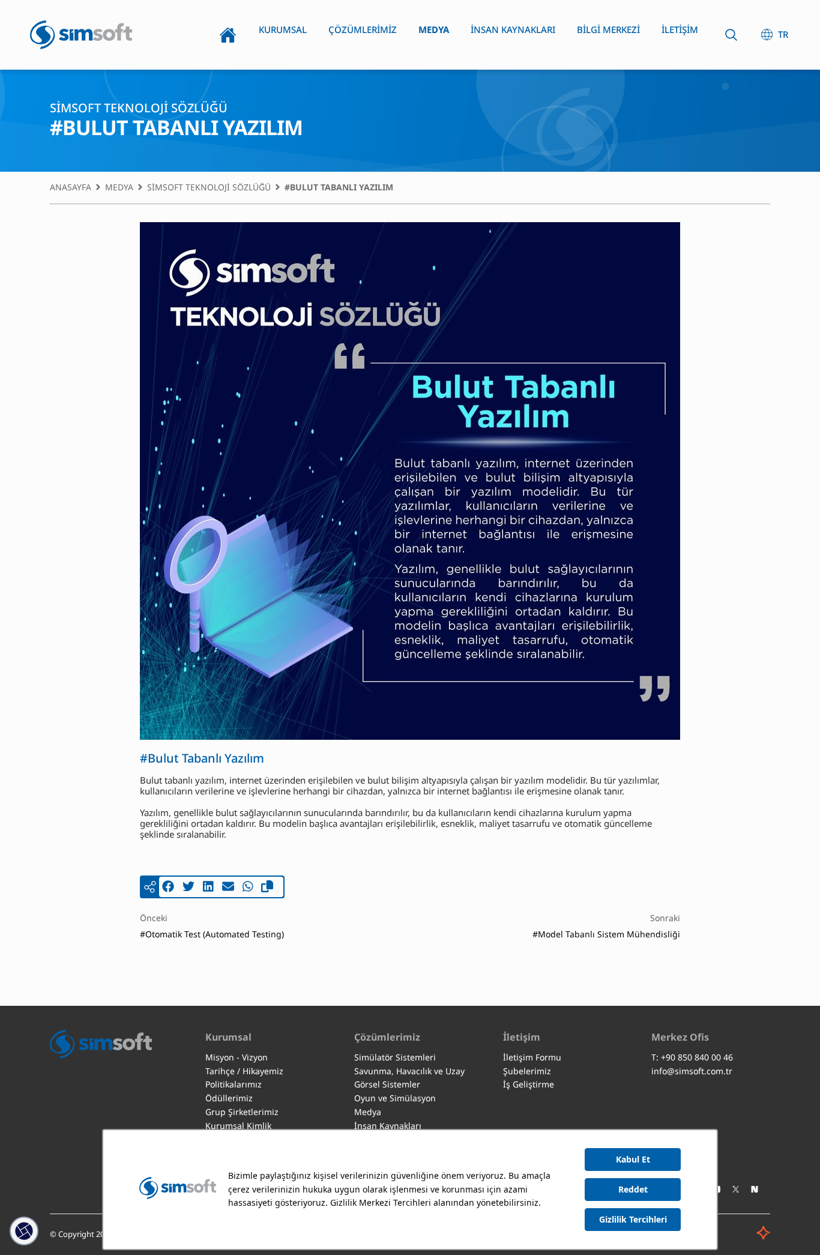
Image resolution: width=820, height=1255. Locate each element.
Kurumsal (283, 29)
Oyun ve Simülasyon (395, 1098)
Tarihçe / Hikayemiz (244, 1071)
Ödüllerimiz (229, 1098)
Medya (433, 29)
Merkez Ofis (680, 1037)
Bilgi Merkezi (608, 29)
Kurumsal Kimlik (238, 1125)
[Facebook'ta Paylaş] (168, 887)
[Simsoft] (81, 34)
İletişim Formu (532, 1057)
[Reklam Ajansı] (745, 1237)
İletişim (680, 29)
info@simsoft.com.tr (691, 1071)
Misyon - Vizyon (236, 1057)
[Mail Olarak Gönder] (228, 887)
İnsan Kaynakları (513, 29)
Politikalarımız (233, 1084)
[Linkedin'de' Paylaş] (208, 887)
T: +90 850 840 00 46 (692, 1057)
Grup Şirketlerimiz (242, 1111)
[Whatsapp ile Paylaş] (248, 887)
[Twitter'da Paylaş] (188, 887)
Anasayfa (228, 35)
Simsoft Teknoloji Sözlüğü (209, 188)
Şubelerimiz (527, 1071)
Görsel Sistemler (387, 1084)
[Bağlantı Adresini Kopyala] (267, 887)
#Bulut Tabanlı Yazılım (339, 188)
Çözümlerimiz (362, 29)
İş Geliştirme (528, 1084)
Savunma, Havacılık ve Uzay (409, 1071)
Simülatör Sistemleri (395, 1057)
